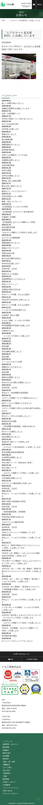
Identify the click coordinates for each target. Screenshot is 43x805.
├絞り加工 (6, 770)
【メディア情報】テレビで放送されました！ (20, 398)
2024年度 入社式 (9, 388)
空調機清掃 (6, 341)
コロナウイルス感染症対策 (13, 522)
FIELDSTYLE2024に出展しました (16, 300)
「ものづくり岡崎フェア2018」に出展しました (21, 623)
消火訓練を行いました (11, 437)
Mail (11, 659)
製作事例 (6, 747)
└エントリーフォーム (10, 788)
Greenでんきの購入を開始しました (16, 382)
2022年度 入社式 (9, 488)
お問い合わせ (7, 791)
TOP (3, 20)
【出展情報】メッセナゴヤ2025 (15, 207)
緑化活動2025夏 (8, 227)
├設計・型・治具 (9, 762)
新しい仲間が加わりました (13, 103)
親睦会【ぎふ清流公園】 (12, 181)
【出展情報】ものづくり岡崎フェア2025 (18, 222)
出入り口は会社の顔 (10, 124)
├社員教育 (6, 785)
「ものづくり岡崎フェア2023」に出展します (20, 473)
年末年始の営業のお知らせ (13, 517)
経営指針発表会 (8, 150)
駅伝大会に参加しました (12, 186)
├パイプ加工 (7, 767)
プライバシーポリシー (11, 793)
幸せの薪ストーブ (9, 468)
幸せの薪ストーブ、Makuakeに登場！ (17, 463)
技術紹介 (6, 759)
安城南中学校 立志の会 (11, 289)
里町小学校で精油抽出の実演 (14, 501)
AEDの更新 (6, 170)
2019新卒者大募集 (9, 636)
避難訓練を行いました (11, 145)
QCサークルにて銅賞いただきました (17, 403)
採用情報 (6, 779)
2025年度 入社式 (9, 269)
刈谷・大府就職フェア (11, 114)
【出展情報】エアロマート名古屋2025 (17, 212)
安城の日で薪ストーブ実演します (15, 442)
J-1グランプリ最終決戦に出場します (17, 483)
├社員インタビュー (10, 782)
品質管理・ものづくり (11, 744)
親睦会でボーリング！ (11, 248)
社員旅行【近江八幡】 (11, 315)
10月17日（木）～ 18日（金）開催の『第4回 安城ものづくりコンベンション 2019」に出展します (21, 571)
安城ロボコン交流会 (10, 274)
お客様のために (8, 331)
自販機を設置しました (11, 160)
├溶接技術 (6, 773)
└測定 (5, 776)
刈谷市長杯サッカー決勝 (12, 196)
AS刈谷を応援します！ (11, 263)
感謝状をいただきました (12, 367)
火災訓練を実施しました (12, 478)
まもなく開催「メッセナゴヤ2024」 (17, 320)
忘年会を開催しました (11, 176)
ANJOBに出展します (10, 129)
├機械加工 (6, 765)
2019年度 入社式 (9, 594)
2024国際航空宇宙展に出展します (16, 326)
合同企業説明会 (8, 165)
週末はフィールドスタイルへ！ (14, 191)
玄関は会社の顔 (8, 253)
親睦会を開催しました (11, 377)
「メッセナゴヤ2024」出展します (16, 336)
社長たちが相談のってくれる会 (14, 155)
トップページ (7, 741)
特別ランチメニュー (10, 284)
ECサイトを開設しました (12, 432)
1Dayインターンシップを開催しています (18, 532)
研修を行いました (9, 134)
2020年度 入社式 (9, 527)
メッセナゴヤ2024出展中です (14, 310)
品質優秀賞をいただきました (14, 279)
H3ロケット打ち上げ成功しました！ (17, 416)
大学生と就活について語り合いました (17, 119)
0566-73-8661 (32, 659)
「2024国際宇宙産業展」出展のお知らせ (18, 426)
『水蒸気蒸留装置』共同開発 (14, 512)
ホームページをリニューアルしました (17, 641)
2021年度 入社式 (9, 507)
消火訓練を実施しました (12, 351)
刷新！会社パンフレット (12, 201)
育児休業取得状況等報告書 (13, 452)
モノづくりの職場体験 (11, 238)
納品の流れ (7, 753)
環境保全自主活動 (9, 421)
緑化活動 (5, 346)
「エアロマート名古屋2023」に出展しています (21, 447)
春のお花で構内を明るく (12, 258)
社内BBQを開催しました (12, 457)
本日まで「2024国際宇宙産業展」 (16, 393)
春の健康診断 (7, 139)
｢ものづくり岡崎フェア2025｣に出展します (19, 232)
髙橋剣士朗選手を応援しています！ (16, 108)
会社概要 (6, 756)
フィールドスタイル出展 (12, 362)
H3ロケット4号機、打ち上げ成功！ (16, 305)
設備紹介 (6, 750)
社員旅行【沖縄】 (9, 217)
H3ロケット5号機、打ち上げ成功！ (16, 294)
